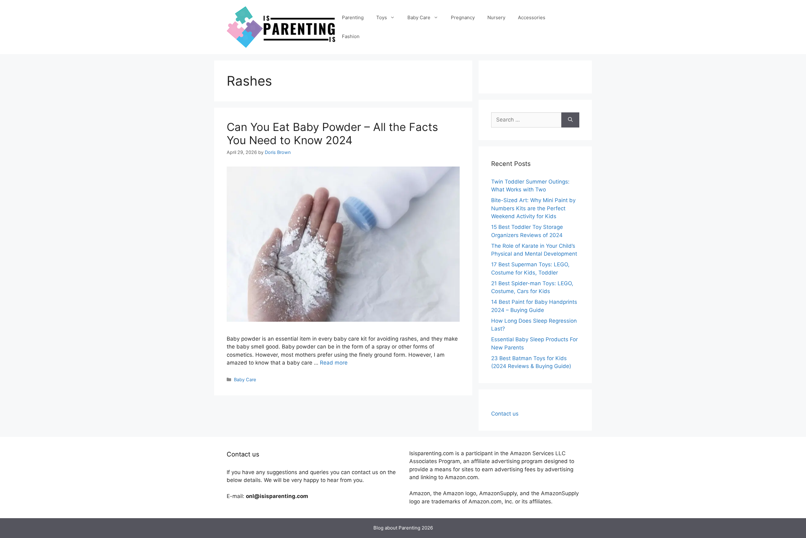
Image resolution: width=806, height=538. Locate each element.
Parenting (353, 17)
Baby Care (418, 17)
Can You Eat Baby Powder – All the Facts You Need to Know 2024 (332, 133)
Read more (334, 363)
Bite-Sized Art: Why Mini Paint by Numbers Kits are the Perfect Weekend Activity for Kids (533, 208)
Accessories (531, 17)
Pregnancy (463, 17)
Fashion (351, 36)
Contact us (505, 414)
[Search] (570, 119)
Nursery (496, 17)
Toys (381, 17)
